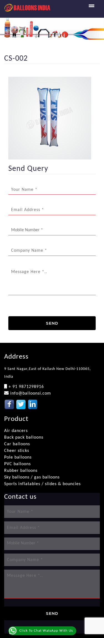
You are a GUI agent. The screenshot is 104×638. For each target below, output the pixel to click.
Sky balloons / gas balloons (32, 477)
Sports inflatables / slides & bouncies (42, 484)
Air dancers (16, 431)
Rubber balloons (20, 471)
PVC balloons (17, 464)
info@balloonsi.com (30, 393)
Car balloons (17, 444)
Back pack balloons (23, 437)
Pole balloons (18, 457)
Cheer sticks (16, 451)
